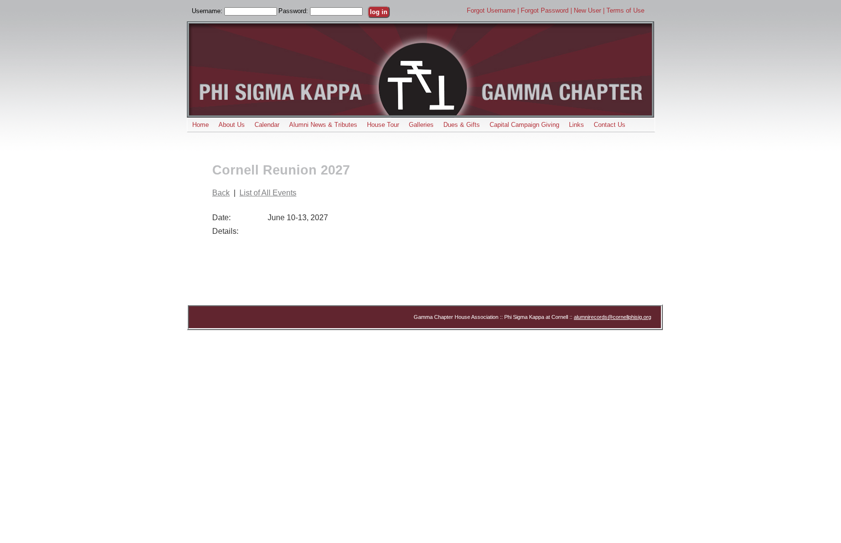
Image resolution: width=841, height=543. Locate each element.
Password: (294, 11)
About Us (232, 124)
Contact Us (609, 124)
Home (200, 124)
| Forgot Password (543, 10)
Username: (208, 11)
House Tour (383, 124)
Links (576, 124)
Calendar (267, 124)
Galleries (421, 124)
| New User (586, 10)
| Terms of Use (623, 10)
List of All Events (267, 193)
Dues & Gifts (461, 124)
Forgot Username (492, 10)
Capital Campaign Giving (524, 124)
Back (221, 193)
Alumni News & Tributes (323, 124)
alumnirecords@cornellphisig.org (612, 317)
